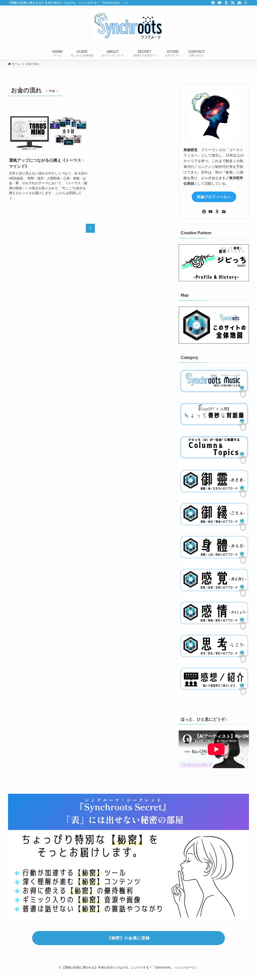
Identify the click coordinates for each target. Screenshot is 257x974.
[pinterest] (213, 3)
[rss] (232, 3)
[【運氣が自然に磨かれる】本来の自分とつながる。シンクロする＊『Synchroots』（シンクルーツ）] (128, 27)
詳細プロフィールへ (214, 197)
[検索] (245, 3)
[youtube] (219, 3)
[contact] (239, 3)
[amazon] (226, 3)
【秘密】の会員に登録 (128, 938)
